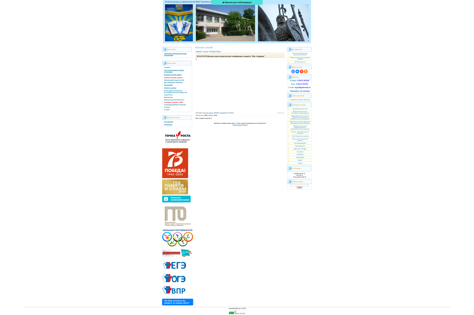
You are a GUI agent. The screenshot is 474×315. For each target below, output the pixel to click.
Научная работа (215, 51)
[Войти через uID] (293, 71)
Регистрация (237, 125)
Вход (245, 125)
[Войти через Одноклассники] (306, 71)
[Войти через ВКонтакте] (297, 71)
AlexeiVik (223, 113)
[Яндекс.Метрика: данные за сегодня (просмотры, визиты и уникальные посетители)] (239, 312)
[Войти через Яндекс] (301, 71)
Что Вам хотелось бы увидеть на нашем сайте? (176, 302)
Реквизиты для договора (300, 91)
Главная (198, 51)
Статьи (205, 51)
